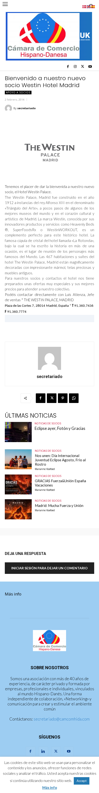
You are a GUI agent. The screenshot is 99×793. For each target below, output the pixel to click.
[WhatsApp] (74, 398)
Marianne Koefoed (45, 469)
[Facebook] (68, 67)
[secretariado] (9, 108)
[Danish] (84, 6)
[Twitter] (82, 67)
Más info (13, 594)
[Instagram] (75, 67)
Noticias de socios (48, 423)
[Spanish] (93, 6)
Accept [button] (82, 781)
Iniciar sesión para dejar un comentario (49, 568)
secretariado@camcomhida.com (62, 718)
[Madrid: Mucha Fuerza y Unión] (18, 509)
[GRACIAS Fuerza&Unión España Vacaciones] (18, 485)
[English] (89, 6)
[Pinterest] (63, 398)
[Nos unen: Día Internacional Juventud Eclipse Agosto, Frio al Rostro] (18, 459)
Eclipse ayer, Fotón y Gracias (60, 428)
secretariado (26, 108)
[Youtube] (90, 67)
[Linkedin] (43, 751)
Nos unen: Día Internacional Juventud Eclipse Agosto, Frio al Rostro (60, 459)
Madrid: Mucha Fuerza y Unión (59, 505)
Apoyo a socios (18, 92)
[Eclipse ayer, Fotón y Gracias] (18, 432)
